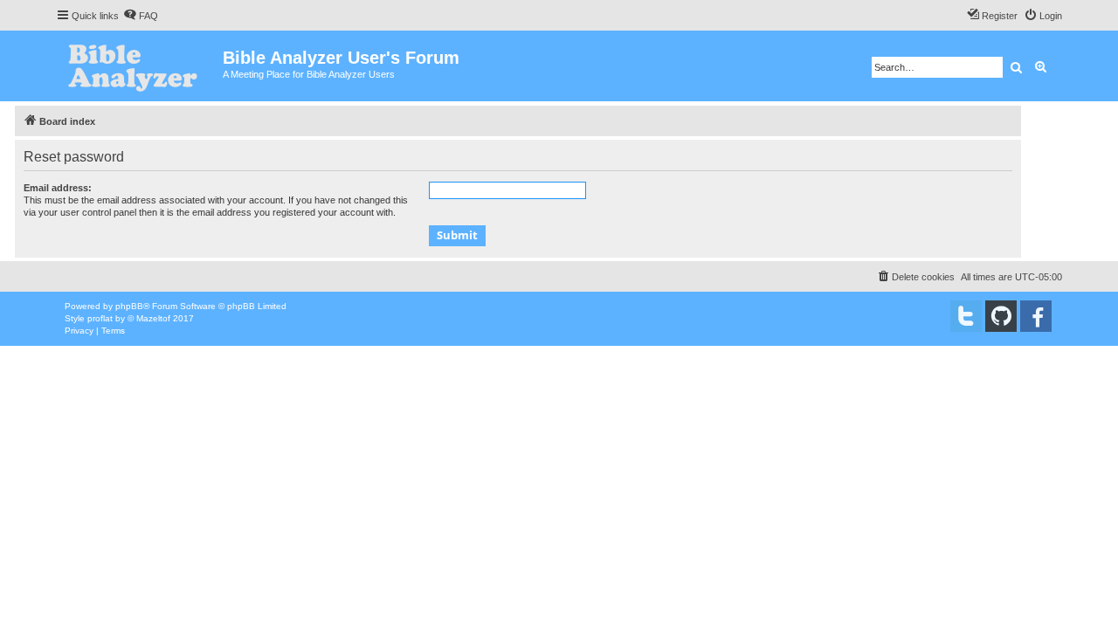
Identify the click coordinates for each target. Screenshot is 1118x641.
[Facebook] (1036, 316)
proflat (100, 318)
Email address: (58, 188)
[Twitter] (966, 316)
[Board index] (139, 66)
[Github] (1001, 316)
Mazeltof (153, 318)
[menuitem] (140, 15)
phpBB (129, 306)
